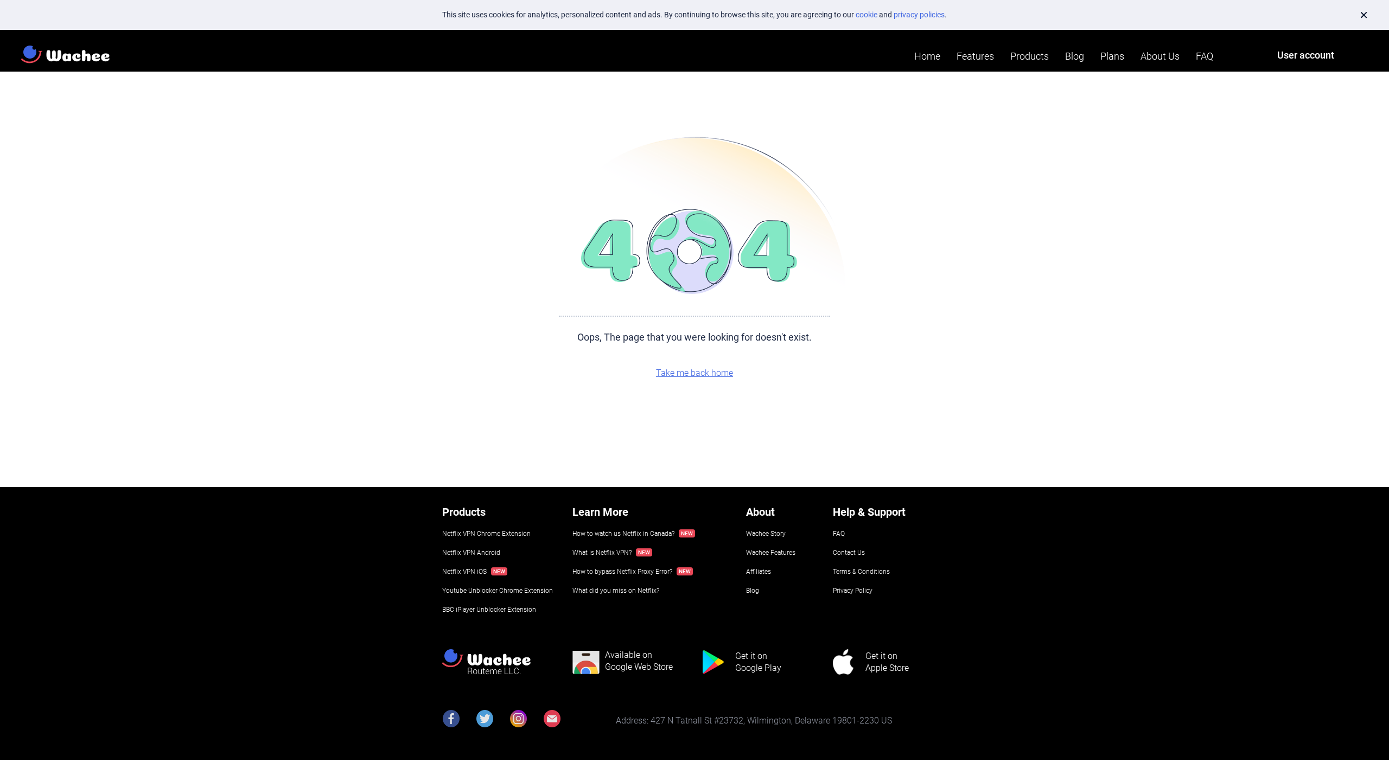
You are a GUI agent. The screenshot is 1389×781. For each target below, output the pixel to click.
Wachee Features (770, 552)
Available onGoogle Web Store (639, 661)
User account (1305, 55)
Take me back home (694, 373)
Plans (1112, 56)
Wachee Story (766, 533)
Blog (1074, 56)
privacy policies (919, 14)
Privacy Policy (852, 590)
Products (1029, 56)
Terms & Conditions (861, 571)
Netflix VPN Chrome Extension (486, 533)
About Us (1160, 56)
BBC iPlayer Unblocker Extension (489, 609)
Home (927, 56)
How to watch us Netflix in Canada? (623, 533)
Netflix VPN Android (471, 552)
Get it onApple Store (887, 662)
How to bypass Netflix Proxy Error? (622, 571)
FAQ (1204, 56)
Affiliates (758, 571)
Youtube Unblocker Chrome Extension (497, 590)
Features (975, 56)
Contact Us (849, 552)
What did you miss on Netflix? (615, 590)
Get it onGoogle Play (758, 662)
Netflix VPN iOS (464, 571)
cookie (866, 14)
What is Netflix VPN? (602, 552)
